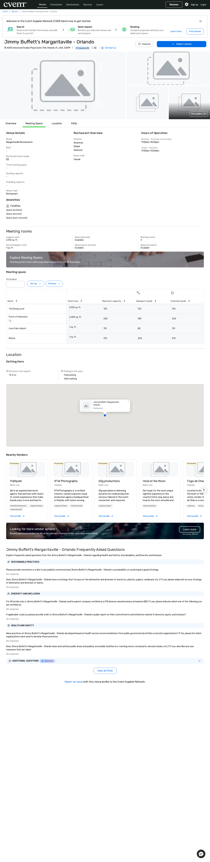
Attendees (11, 279)
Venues (42, 4)
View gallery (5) (198, 114)
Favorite (146, 44)
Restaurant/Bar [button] (149, 506)
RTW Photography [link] (66, 481)
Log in (203, 4)
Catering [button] (191, 506)
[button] (63, 85)
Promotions (56, 4)
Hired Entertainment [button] (18, 506)
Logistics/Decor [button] (36, 506)
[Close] (200, 21)
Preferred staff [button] (16, 509)
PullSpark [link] (16, 481)
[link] (27, 469)
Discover (87, 4)
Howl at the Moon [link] (154, 481)
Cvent (5, 11)
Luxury (99, 4)
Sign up (194, 4)
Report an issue (74, 681)
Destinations (72, 4)
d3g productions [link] (109, 481)
